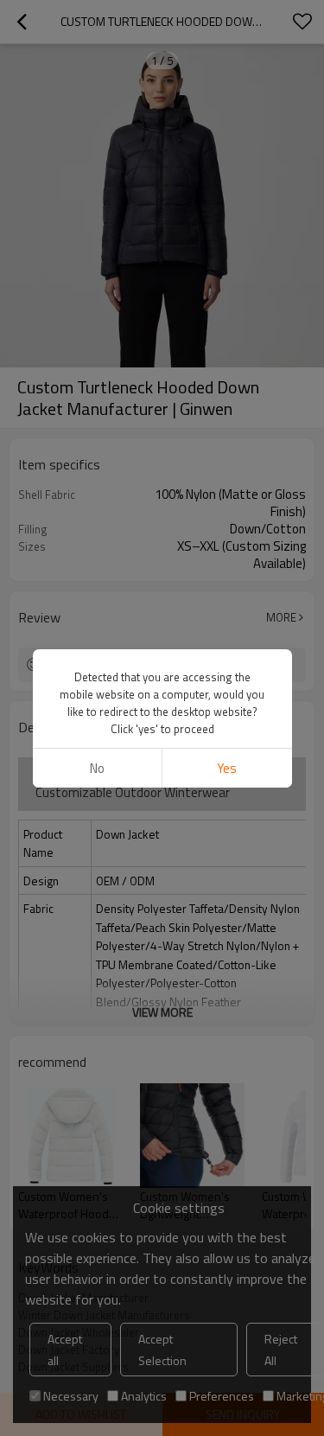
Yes (227, 768)
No (97, 768)
